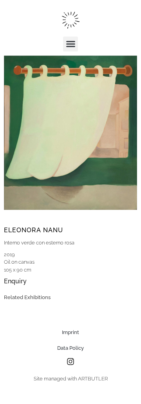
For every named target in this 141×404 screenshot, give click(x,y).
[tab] (27, 297)
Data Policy (70, 348)
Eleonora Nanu (33, 230)
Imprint (70, 332)
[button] (70, 44)
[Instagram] (70, 361)
